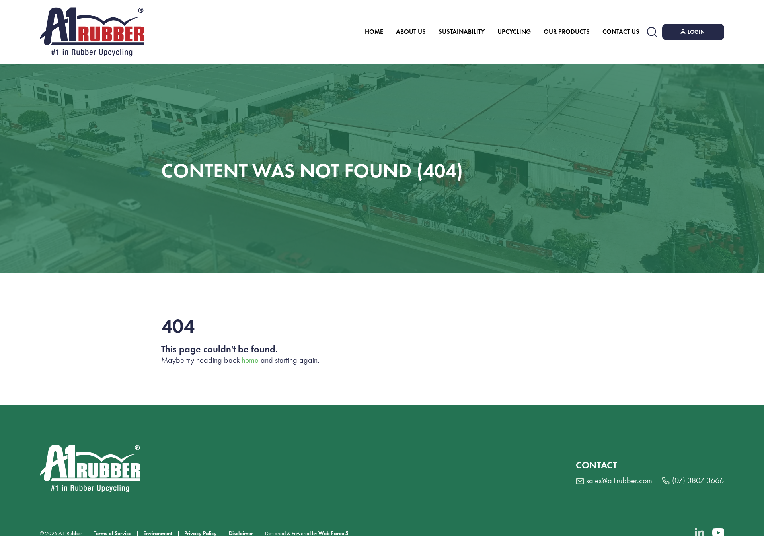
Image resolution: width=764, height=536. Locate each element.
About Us (411, 31)
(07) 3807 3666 (698, 480)
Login (696, 32)
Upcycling (514, 31)
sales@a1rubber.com (619, 480)
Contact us (620, 31)
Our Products (567, 31)
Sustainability (462, 31)
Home (374, 31)
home (250, 360)
